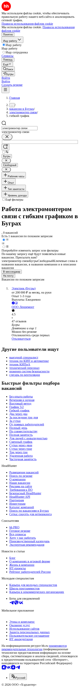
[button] (6, 78)
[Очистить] (7, 137)
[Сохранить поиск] (5, 147)
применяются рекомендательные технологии (34, 647)
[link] (8, 69)
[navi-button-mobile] (5, 90)
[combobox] (19, 128)
